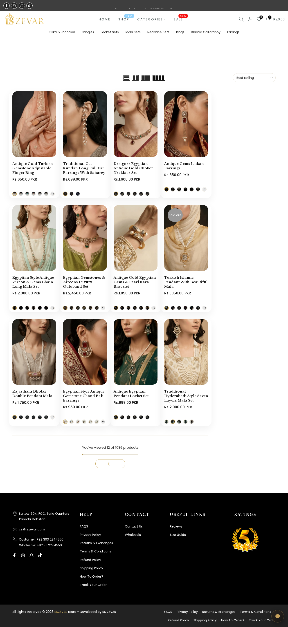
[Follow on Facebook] (6, 5)
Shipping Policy (91, 568)
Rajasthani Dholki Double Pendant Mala (32, 393)
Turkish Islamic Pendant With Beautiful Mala (186, 282)
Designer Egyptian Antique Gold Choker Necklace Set (133, 168)
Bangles (88, 32)
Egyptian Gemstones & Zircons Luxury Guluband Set (84, 282)
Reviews (176, 526)
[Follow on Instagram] (14, 5)
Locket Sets (110, 32)
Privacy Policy (90, 534)
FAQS (84, 526)
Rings (180, 32)
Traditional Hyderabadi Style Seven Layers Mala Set (186, 395)
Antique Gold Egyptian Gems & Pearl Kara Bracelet (135, 282)
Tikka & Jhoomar (62, 32)
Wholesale (133, 534)
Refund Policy (90, 560)
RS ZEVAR (109, 611)
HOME (104, 19)
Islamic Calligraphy (205, 32)
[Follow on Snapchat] (22, 5)
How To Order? (91, 576)
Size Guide (178, 534)
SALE (180, 19)
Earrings (233, 32)
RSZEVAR (60, 611)
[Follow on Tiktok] (29, 5)
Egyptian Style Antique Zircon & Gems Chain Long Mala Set (33, 282)
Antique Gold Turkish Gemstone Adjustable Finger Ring (32, 168)
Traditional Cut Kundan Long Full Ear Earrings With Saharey (84, 168)
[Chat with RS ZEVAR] (277, 616)
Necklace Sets (158, 32)
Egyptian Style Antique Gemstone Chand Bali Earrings (84, 395)
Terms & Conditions (95, 551)
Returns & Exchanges (96, 543)
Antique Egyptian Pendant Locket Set (131, 393)
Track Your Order (93, 585)
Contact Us (134, 526)
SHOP (125, 19)
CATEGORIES (150, 19)
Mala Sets (133, 32)
